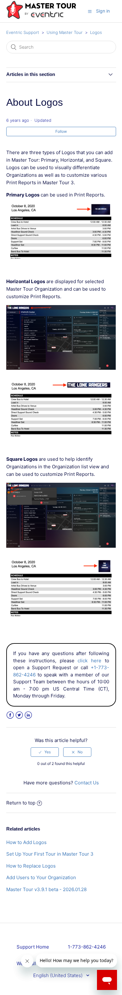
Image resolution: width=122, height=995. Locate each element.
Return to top (20, 803)
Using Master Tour (65, 32)
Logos (96, 32)
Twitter (19, 715)
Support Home (33, 947)
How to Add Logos (26, 842)
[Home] (41, 18)
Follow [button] (61, 131)
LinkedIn (28, 715)
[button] (90, 11)
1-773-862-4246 (87, 947)
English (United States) (58, 975)
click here (89, 661)
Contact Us (86, 783)
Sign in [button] (103, 10)
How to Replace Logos (31, 866)
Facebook (10, 715)
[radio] (45, 752)
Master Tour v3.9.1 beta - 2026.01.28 (46, 889)
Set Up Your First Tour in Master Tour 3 (50, 854)
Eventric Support (22, 32)
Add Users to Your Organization (41, 877)
